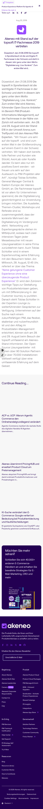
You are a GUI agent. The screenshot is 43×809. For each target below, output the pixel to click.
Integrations (27, 708)
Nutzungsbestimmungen (16, 794)
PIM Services (6, 724)
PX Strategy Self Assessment (7, 744)
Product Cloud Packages (32, 679)
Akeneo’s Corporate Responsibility (9, 692)
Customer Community (31, 732)
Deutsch (7, 803)
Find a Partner (28, 737)
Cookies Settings (10, 798)
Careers (7, 687)
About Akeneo (7, 675)
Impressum (34, 798)
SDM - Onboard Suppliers (28, 688)
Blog (3, 762)
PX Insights (27, 704)
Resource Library (8, 766)
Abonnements (23, 798)
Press (4, 702)
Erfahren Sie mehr (8, 10)
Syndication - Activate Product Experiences (31, 695)
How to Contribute (8, 774)
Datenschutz (31, 794)
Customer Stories (8, 770)
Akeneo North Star (8, 679)
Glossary (5, 778)
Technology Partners (30, 728)
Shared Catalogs (29, 700)
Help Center (6, 735)
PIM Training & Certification (7, 729)
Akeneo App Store (29, 712)
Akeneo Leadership (9, 683)
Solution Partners (29, 724)
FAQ (3, 706)
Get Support (6, 739)
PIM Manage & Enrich (30, 683)
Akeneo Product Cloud (31, 675)
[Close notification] (39, 6)
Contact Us (6, 698)
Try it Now (5, 749)
